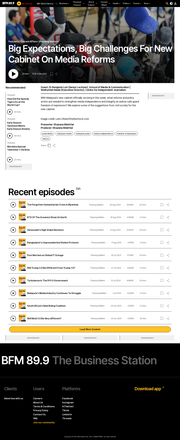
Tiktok (65, 410)
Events (136, 3)
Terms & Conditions (44, 406)
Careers (37, 398)
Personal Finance (77, 3)
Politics (126, 3)
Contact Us (39, 414)
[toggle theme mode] (171, 3)
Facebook (67, 398)
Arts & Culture (91, 3)
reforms (45, 139)
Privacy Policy (40, 410)
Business (63, 3)
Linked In (67, 414)
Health (116, 3)
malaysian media (64, 133)
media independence (103, 133)
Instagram (68, 402)
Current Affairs (104, 3)
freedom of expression (126, 133)
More (146, 3)
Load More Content (90, 329)
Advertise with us (13, 398)
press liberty (47, 133)
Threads (67, 418)
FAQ (35, 418)
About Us (38, 402)
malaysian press (83, 133)
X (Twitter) (68, 406)
